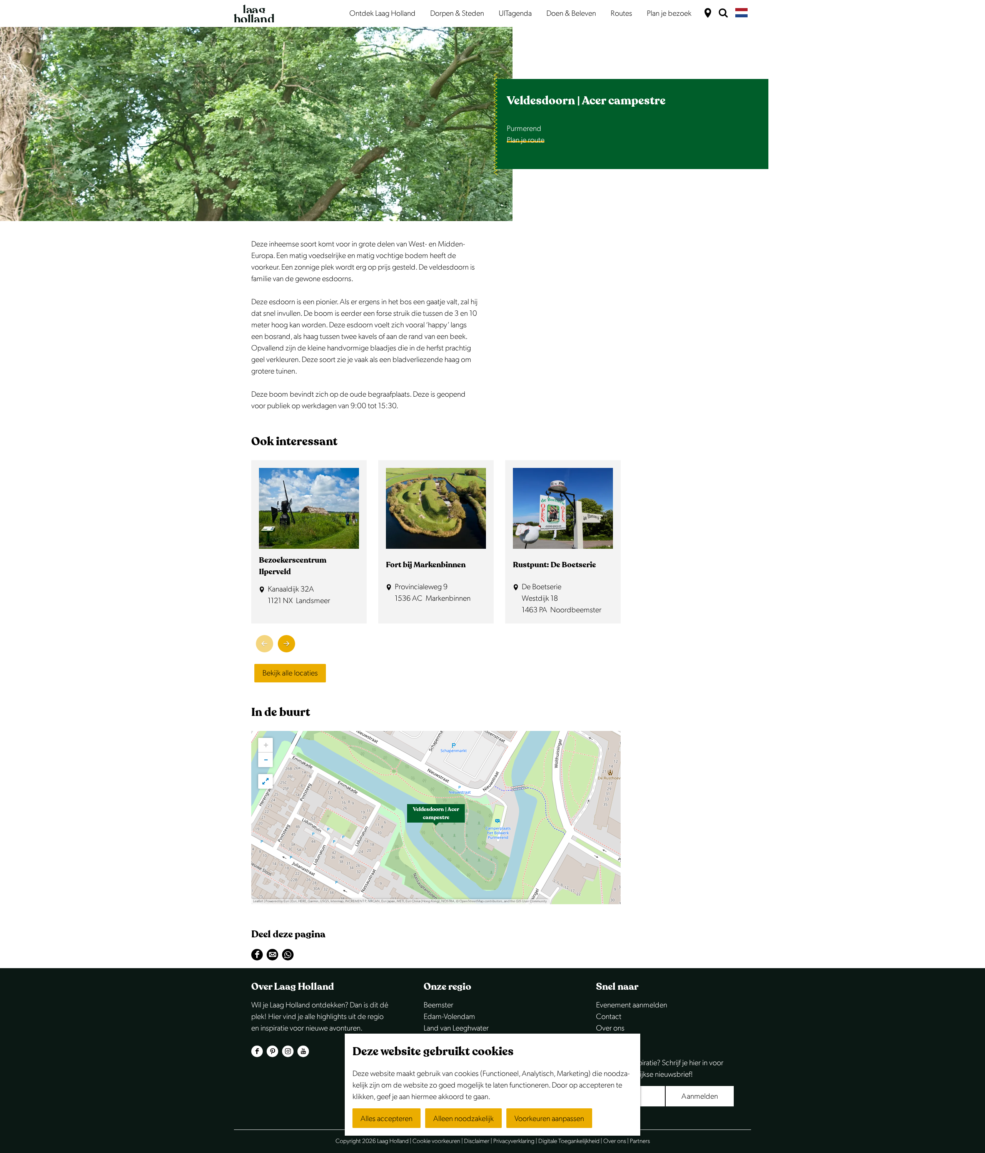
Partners (640, 1141)
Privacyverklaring (513, 1141)
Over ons (610, 1028)
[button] (436, 817)
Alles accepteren (386, 1118)
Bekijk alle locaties (290, 673)
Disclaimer (476, 1141)
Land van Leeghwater (456, 1028)
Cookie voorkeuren (436, 1141)
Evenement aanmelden (631, 1005)
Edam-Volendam (449, 1016)
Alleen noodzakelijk (463, 1118)
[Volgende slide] (286, 643)
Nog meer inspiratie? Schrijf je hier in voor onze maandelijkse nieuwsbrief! (659, 1068)
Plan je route (525, 140)
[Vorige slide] (264, 643)
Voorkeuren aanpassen (549, 1118)
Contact (608, 1016)
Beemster (438, 1005)
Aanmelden (699, 1096)
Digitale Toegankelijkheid (568, 1141)
